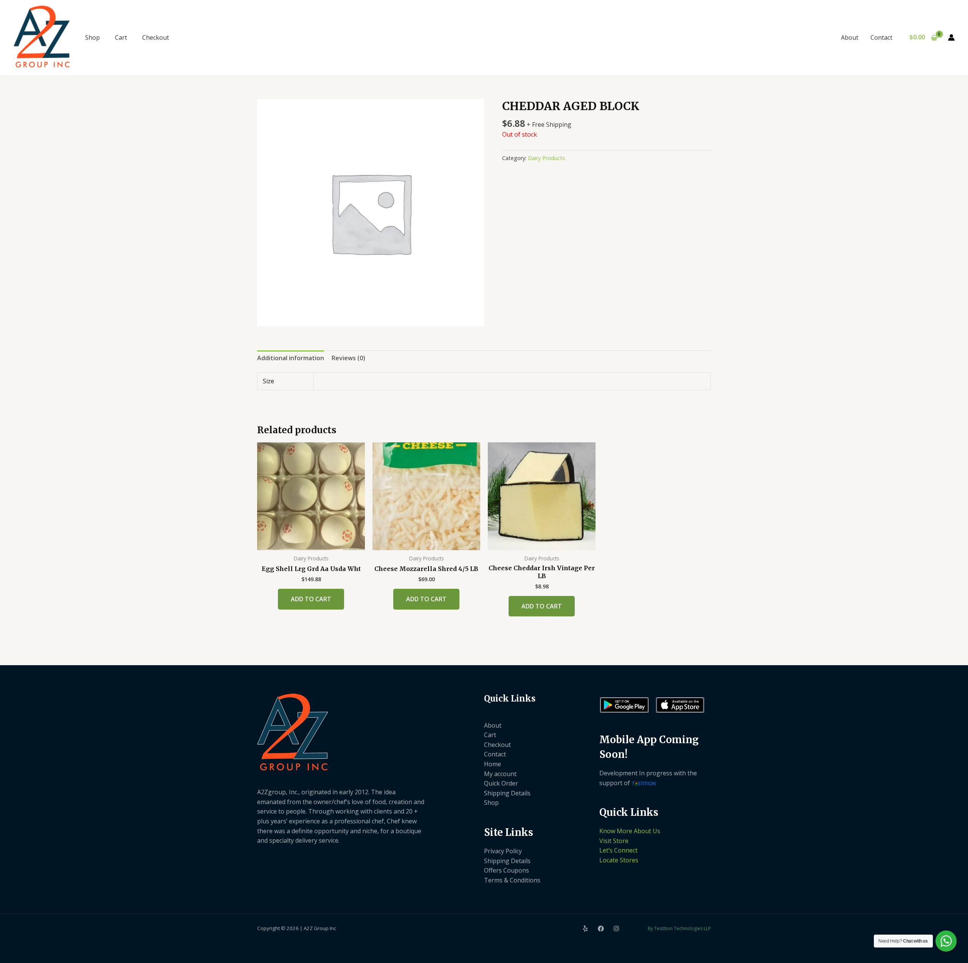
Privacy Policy (503, 851)
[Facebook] (601, 929)
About (849, 37)
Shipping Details (507, 793)
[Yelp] (585, 929)
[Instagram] (616, 929)
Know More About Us (629, 831)
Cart (121, 37)
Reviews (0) (348, 358)
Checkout (155, 37)
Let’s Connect (618, 850)
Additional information (290, 358)
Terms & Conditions (512, 880)
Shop (92, 37)
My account (500, 774)
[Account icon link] (951, 37)
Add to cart (311, 599)
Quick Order (501, 783)
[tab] (290, 358)
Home (492, 764)
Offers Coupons (506, 870)
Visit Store (613, 841)
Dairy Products (546, 158)
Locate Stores (618, 860)
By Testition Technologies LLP (679, 928)
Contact (881, 37)
